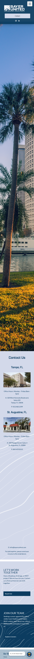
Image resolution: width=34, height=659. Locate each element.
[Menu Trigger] (29, 3)
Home (5, 657)
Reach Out (8, 594)
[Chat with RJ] (29, 654)
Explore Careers (10, 637)
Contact (17, 16)
